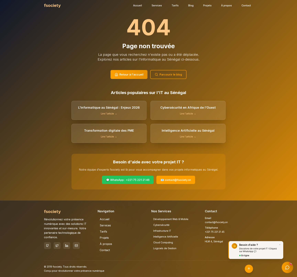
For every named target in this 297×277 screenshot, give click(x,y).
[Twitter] (57, 245)
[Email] (76, 245)
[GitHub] (47, 245)
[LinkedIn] (66, 245)
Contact (246, 5)
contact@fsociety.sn (216, 222)
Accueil (137, 5)
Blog (191, 5)
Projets (207, 5)
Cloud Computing (163, 242)
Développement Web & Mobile (170, 219)
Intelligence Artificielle (165, 236)
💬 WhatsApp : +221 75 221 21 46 (128, 180)
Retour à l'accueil (131, 74)
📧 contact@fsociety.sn (176, 180)
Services (157, 5)
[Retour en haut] (249, 269)
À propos (226, 5)
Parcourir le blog (171, 74)
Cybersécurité (161, 224)
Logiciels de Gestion (164, 248)
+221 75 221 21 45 (214, 231)
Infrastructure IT (162, 230)
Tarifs (175, 5)
